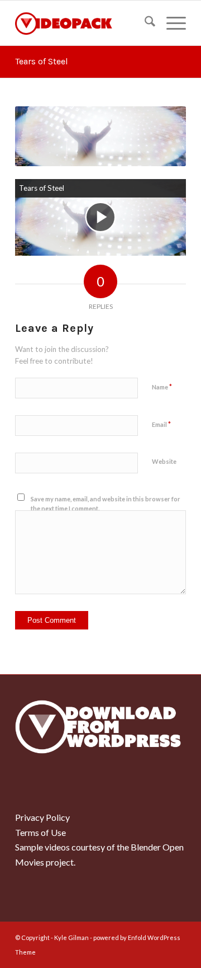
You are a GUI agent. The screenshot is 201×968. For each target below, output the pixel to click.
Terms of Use (40, 832)
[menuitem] (144, 23)
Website (164, 461)
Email (161, 424)
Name (162, 386)
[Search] (144, 23)
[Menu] (170, 23)
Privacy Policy (42, 817)
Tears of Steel (41, 61)
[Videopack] (83, 23)
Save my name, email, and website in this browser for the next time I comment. (105, 503)
